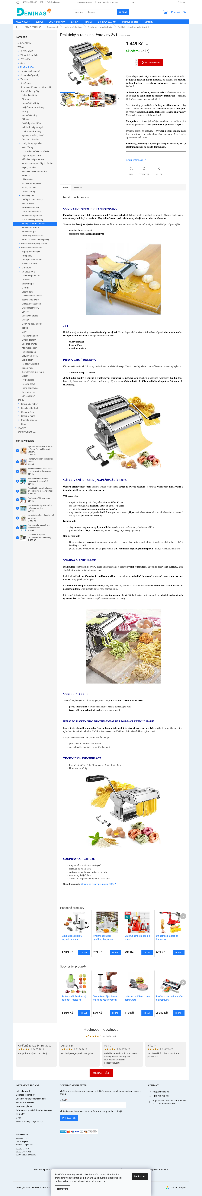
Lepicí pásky (27, 360)
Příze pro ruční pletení (32, 259)
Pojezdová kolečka (30, 364)
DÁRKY (20, 400)
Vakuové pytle (28, 272)
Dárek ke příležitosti (29, 408)
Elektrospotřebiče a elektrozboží (36, 87)
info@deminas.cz (161, 1092)
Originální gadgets (28, 420)
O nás (18, 1118)
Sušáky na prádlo (30, 316)
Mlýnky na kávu (29, 167)
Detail (84, 1013)
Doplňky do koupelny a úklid (34, 243)
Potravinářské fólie (30, 207)
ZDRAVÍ (21, 47)
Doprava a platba (24, 1106)
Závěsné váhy (28, 396)
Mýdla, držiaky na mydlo (33, 127)
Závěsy (25, 312)
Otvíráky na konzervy (31, 131)
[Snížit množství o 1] (136, 64)
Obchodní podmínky (108, 2)
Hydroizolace (28, 380)
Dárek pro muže (27, 416)
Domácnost (25, 83)
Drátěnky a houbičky (31, 123)
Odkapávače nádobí (31, 211)
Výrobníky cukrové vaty (33, 235)
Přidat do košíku (152, 62)
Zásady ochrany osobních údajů (31, 1099)
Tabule (25, 328)
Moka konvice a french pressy (35, 239)
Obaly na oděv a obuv (32, 324)
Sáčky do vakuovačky (33, 199)
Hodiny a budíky (29, 263)
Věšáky (25, 320)
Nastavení (62, 1188)
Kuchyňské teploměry (32, 215)
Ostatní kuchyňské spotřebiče (35, 151)
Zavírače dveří (28, 392)
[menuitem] (23, 21)
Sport (23, 63)
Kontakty (20, 1114)
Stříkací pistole (29, 352)
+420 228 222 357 (161, 1096)
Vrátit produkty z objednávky (29, 1121)
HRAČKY (21, 428)
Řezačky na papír (30, 336)
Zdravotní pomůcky (29, 55)
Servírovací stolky (30, 356)
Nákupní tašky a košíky (32, 219)
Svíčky (25, 376)
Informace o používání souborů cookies (34, 1110)
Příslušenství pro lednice (33, 159)
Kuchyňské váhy (29, 115)
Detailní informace (134, 160)
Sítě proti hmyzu (29, 344)
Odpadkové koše (29, 95)
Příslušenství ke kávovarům (34, 171)
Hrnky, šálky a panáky (32, 143)
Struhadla (26, 99)
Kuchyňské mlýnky (30, 103)
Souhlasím (139, 1176)
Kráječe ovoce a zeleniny (33, 107)
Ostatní (25, 288)
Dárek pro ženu (27, 412)
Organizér (26, 267)
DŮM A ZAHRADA (25, 67)
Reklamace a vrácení (25, 1102)
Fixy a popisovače (30, 388)
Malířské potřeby (29, 348)
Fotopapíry (27, 256)
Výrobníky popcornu (32, 155)
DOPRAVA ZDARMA (26, 432)
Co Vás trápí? (26, 51)
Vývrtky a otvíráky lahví (32, 135)
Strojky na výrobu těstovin (34, 223)
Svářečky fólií (28, 195)
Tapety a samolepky (31, 251)
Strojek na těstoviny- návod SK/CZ (98, 884)
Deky (24, 332)
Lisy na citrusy (28, 191)
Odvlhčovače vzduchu (32, 295)
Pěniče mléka (28, 203)
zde (103, 1181)
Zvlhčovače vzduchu (31, 304)
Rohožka (26, 279)
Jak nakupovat (84, 2)
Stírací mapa (28, 284)
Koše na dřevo (28, 384)
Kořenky (26, 175)
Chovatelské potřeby (29, 75)
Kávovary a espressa (31, 183)
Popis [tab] (65, 187)
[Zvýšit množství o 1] (136, 61)
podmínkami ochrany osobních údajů (105, 1111)
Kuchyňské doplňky (30, 91)
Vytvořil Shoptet (178, 1187)
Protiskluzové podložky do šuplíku (37, 163)
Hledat (123, 12)
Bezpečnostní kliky (30, 308)
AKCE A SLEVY (24, 43)
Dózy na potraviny (30, 139)
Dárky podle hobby (29, 404)
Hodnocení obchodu (101, 1029)
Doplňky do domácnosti (32, 247)
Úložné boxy (27, 292)
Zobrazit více (101, 1073)
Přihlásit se (69, 1118)
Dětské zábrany (29, 340)
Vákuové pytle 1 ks (31, 275)
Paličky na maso (29, 187)
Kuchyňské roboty (30, 227)
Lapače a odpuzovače (30, 71)
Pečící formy (27, 147)
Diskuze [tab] (77, 187)
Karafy (25, 111)
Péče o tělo (25, 59)
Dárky (23, 424)
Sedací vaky (27, 368)
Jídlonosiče (27, 179)
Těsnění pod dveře (30, 300)
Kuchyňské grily (29, 231)
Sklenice (25, 119)
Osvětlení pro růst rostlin (33, 372)
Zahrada (24, 79)
